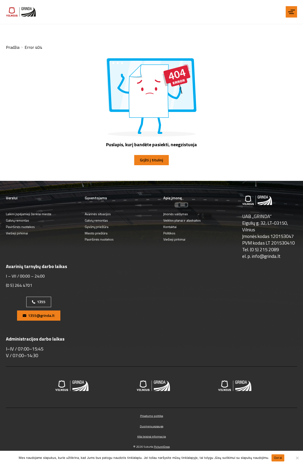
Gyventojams (96, 198)
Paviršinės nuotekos (20, 226)
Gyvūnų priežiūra (96, 226)
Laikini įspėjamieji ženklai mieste (28, 213)
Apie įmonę (172, 198)
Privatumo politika (151, 416)
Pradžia (12, 47)
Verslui (12, 198)
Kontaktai (170, 226)
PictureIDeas (162, 446)
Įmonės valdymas (175, 213)
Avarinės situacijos (98, 213)
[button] (291, 12)
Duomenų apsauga (151, 426)
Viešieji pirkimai (17, 233)
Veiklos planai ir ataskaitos (182, 220)
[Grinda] (21, 12)
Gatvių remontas (17, 220)
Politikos (169, 233)
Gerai (278, 458)
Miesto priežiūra (96, 233)
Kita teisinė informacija (151, 436)
